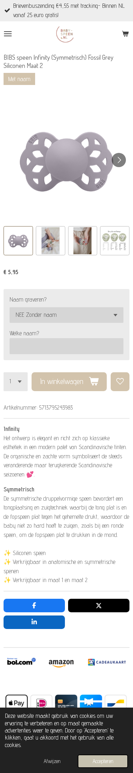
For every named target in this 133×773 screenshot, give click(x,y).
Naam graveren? (28, 299)
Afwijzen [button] (52, 761)
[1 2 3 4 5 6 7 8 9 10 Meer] (16, 381)
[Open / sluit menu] (8, 33)
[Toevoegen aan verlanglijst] (120, 381)
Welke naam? (24, 333)
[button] (18, 241)
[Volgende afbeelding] (119, 160)
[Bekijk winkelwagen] (125, 33)
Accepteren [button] (103, 761)
